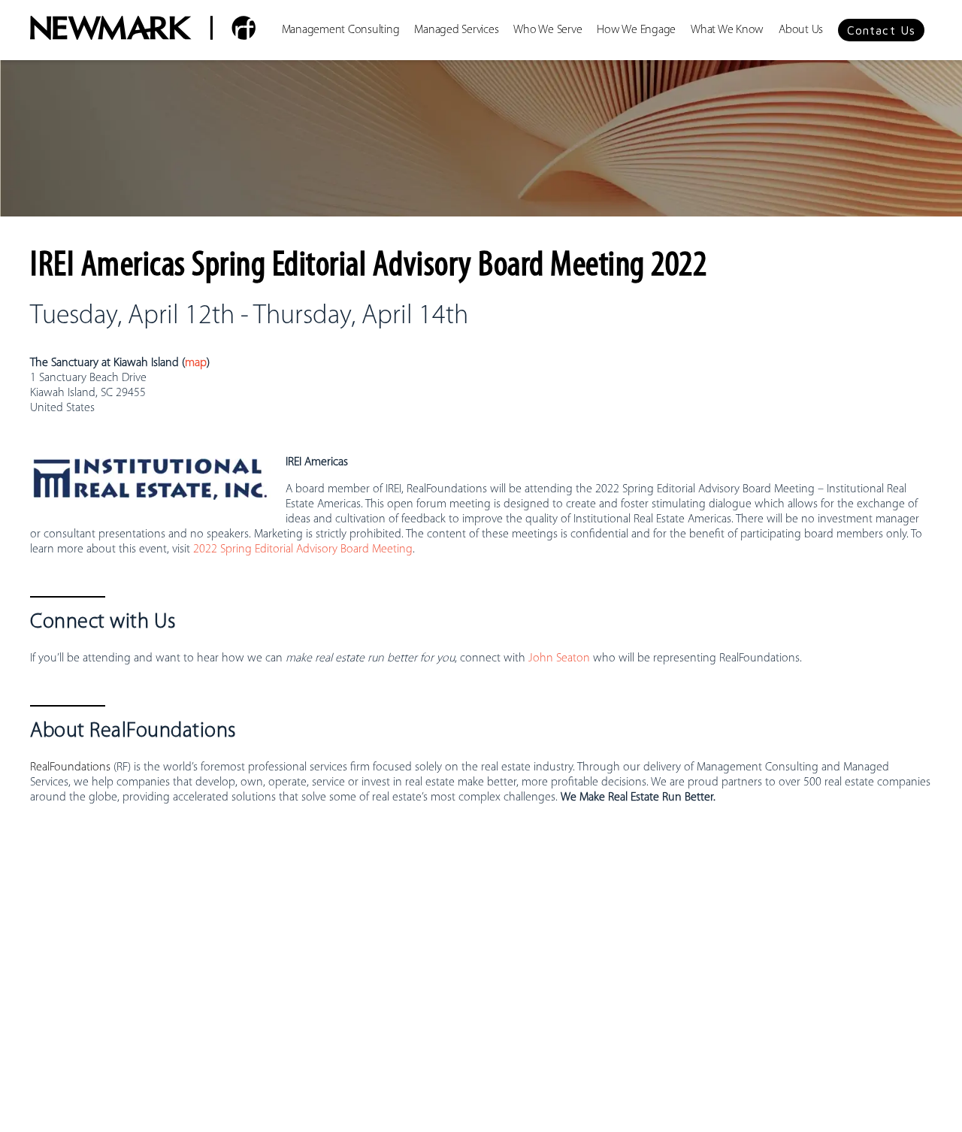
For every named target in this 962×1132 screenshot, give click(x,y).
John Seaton (559, 658)
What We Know (727, 30)
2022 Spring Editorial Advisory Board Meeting (303, 549)
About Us (801, 30)
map (196, 363)
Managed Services (456, 30)
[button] (881, 30)
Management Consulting (341, 30)
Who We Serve (547, 30)
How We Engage (636, 30)
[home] (143, 30)
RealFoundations (70, 767)
